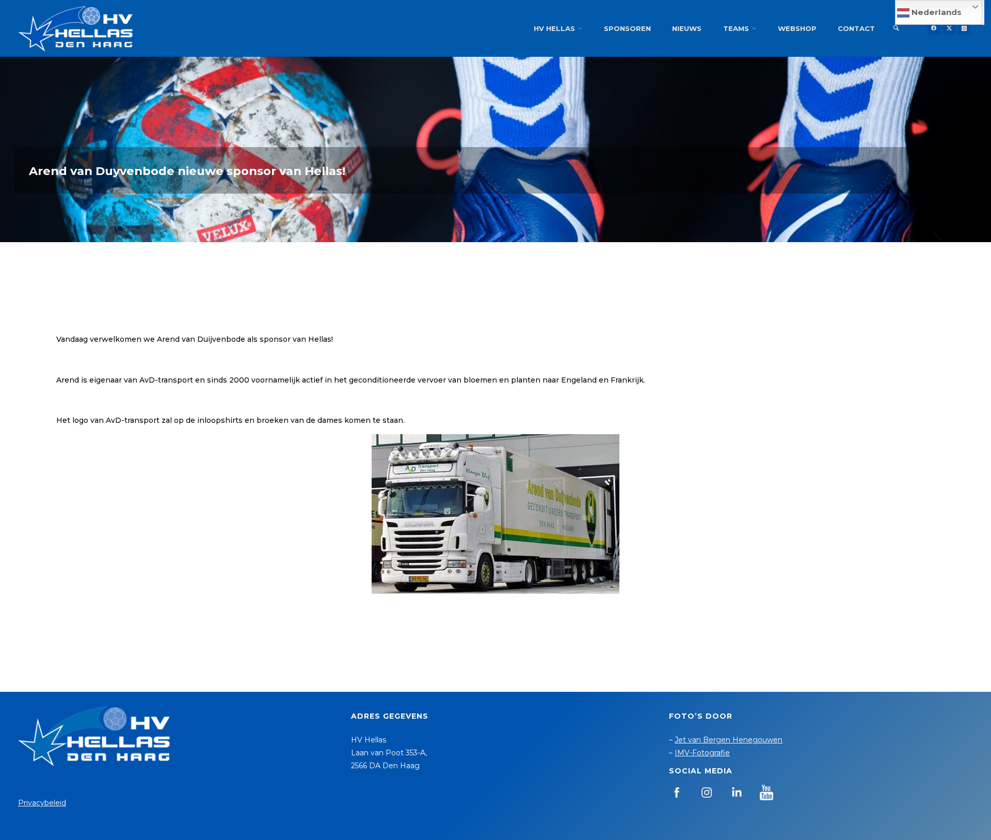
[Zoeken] (896, 28)
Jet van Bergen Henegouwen (728, 739)
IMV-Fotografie (702, 752)
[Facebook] (934, 28)
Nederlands (935, 12)
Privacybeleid (42, 802)
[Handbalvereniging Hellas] (75, 28)
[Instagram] (964, 28)
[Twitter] (949, 28)
